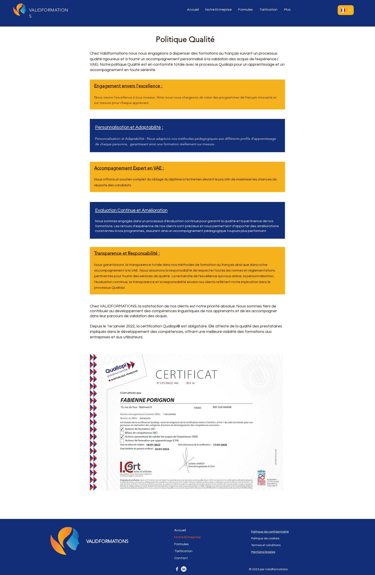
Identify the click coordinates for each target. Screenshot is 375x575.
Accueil (180, 530)
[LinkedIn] (183, 569)
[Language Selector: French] (346, 10)
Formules (181, 544)
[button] (218, 9)
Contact (181, 558)
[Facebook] (177, 569)
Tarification (183, 551)
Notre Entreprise (187, 537)
